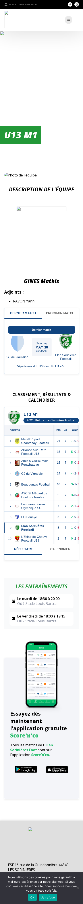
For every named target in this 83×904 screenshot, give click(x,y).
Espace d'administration (23, 4)
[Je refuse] (77, 888)
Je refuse (48, 897)
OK (32, 897)
